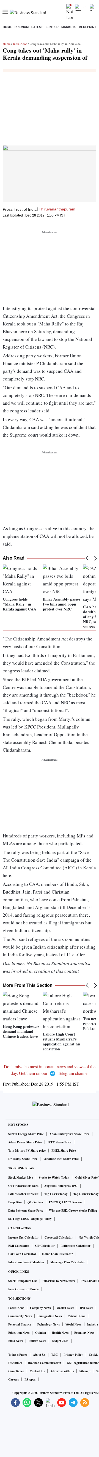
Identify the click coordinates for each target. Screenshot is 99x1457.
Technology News (48, 1324)
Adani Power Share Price (25, 1142)
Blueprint (87, 27)
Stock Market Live (20, 1177)
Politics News (37, 1341)
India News (20, 44)
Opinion (40, 1333)
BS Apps (29, 1379)
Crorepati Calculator (59, 1237)
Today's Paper (17, 1355)
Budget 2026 (60, 1341)
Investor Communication (44, 1363)
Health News (60, 1333)
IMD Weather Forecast (23, 1194)
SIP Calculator (45, 1246)
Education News (18, 1333)
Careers (13, 1379)
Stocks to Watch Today (54, 1177)
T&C (54, 1355)
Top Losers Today (56, 1194)
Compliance (16, 1371)
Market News (65, 1308)
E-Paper (52, 27)
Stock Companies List (22, 1281)
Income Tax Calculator (23, 1237)
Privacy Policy (73, 1355)
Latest (37, 27)
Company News (40, 1308)
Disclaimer (15, 1363)
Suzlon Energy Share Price (26, 1134)
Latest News (16, 1308)
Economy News (84, 1333)
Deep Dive (15, 1202)
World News (73, 1324)
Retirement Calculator (75, 1246)
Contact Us (37, 1371)
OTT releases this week (23, 1186)
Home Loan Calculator (57, 1254)
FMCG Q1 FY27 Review (65, 1202)
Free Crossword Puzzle (23, 1289)
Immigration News (49, 1316)
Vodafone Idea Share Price (61, 1159)
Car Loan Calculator (22, 1254)
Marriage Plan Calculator (67, 1262)
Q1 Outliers (35, 1202)
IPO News (86, 1308)
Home (7, 27)
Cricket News (76, 1316)
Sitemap (84, 1371)
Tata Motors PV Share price (27, 1150)
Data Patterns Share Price (25, 1210)
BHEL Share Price (63, 1150)
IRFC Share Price (59, 1142)
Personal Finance (19, 1324)
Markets (68, 27)
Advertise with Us (62, 1371)
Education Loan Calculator (26, 1262)
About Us (39, 1355)
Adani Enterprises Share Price (69, 1134)
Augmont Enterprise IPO (61, 1186)
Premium (22, 27)
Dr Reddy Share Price (22, 1159)
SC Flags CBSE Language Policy (30, 1219)
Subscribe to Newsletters (59, 1281)
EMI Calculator (18, 1246)
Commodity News (20, 1316)
